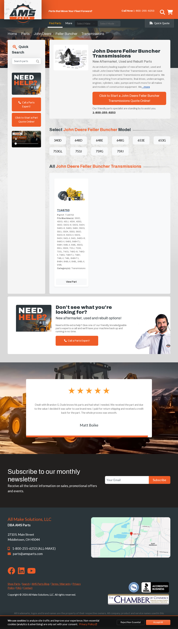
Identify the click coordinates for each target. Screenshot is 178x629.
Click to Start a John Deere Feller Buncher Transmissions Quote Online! (129, 98)
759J (120, 151)
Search (26, 583)
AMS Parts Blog (40, 583)
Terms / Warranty (61, 583)
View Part (71, 281)
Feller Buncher (66, 34)
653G (162, 140)
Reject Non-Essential (131, 622)
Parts (25, 34)
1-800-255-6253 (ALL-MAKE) (34, 548)
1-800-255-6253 (143, 10)
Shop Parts (14, 583)
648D (78, 140)
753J (78, 151)
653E (141, 140)
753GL (57, 151)
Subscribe (159, 480)
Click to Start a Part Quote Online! (26, 119)
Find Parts (55, 23)
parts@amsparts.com (28, 554)
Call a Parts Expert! (28, 104)
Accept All (158, 622)
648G (120, 140)
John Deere (42, 34)
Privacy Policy (87, 624)
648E (99, 140)
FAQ (18, 587)
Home (12, 34)
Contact (28, 587)
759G (99, 151)
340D (58, 140)
